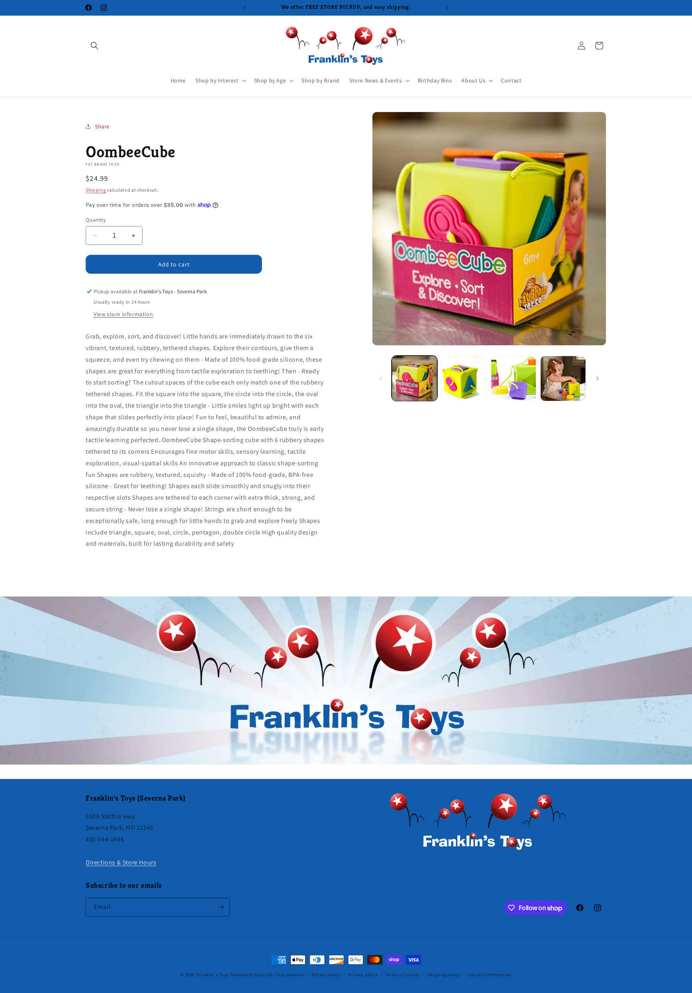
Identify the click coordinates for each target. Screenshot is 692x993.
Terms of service (402, 974)
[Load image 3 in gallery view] (514, 378)
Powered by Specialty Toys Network (267, 974)
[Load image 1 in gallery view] (414, 378)
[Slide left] (381, 378)
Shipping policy (444, 974)
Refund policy (326, 974)
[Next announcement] (447, 7)
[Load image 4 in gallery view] (563, 378)
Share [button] (102, 126)
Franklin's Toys (213, 974)
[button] (94, 45)
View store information (123, 314)
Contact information (489, 974)
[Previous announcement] (244, 7)
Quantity (96, 219)
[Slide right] (597, 378)
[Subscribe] (220, 907)
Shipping (96, 190)
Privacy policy (363, 974)
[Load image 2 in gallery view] (464, 378)
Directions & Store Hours (121, 862)
